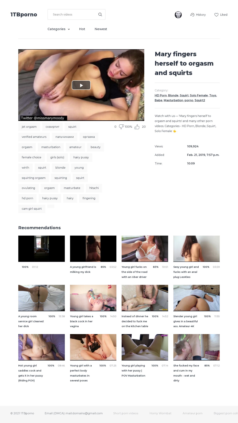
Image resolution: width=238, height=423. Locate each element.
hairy (70, 198)
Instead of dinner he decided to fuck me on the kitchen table (135, 321)
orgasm (27, 147)
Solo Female (199, 95)
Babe (158, 100)
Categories (57, 29)
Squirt (184, 95)
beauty (96, 147)
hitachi (94, 188)
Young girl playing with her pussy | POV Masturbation (133, 370)
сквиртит (52, 126)
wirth (25, 167)
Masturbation (173, 100)
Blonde (173, 95)
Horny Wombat (160, 413)
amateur (75, 147)
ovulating (28, 188)
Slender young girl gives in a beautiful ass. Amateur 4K (185, 321)
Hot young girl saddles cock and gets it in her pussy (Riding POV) (30, 373)
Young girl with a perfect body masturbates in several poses (81, 373)
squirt (72, 126)
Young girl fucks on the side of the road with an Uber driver (134, 272)
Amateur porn (192, 413)
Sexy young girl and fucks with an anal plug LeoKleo (186, 272)
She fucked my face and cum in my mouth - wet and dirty (186, 373)
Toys (212, 95)
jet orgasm (29, 126)
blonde (60, 167)
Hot (82, 29)
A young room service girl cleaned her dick (31, 321)
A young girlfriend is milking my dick (83, 269)
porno (189, 100)
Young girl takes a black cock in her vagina (81, 321)
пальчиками (64, 137)
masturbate (72, 188)
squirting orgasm (33, 178)
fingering (89, 198)
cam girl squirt (32, 208)
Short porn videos (125, 413)
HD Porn (161, 95)
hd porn (27, 198)
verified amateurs (34, 137)
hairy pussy (81, 157)
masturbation (50, 147)
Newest (101, 29)
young (79, 167)
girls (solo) (57, 157)
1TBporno (23, 14)
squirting (61, 178)
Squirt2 (200, 100)
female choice (31, 157)
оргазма (89, 137)
